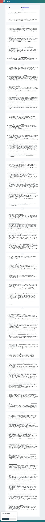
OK (5, 519)
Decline (12, 519)
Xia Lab (8, 1)
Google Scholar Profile (25, 7)
